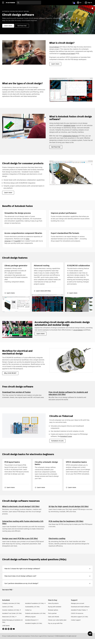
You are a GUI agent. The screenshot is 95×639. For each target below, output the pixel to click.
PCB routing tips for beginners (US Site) (66, 521)
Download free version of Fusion (16, 392)
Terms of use (34, 636)
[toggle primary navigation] (4, 2)
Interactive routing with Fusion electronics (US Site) (22, 522)
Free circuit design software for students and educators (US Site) (68, 393)
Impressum (51, 636)
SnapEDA (17, 241)
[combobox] (29, 2)
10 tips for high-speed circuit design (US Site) (69, 506)
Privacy (4, 636)
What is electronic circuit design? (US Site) (20, 506)
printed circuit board (67, 53)
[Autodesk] (11, 2)
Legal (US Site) (43, 636)
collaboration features (70, 136)
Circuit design (54, 47)
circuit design (78, 330)
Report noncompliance (24, 636)
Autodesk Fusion (69, 125)
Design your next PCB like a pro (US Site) (20, 538)
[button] (47, 568)
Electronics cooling (57, 538)
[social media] (8, 629)
